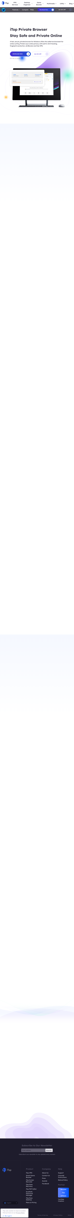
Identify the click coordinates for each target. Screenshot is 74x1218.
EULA (69, 1215)
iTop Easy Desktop (29, 1199)
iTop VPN (29, 1173)
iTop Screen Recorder (30, 1181)
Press (44, 1178)
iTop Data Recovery (29, 1185)
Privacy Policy (57, 1215)
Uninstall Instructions (62, 1176)
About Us (45, 1173)
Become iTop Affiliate (63, 1192)
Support (61, 1173)
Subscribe (49, 1150)
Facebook (45, 1184)
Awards (44, 1181)
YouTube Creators (61, 1200)
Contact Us (46, 1175)
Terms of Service (42, 1215)
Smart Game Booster (30, 1176)
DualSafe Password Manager (29, 1193)
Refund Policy (63, 1180)
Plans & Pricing (31, 1202)
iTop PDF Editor (31, 1189)
